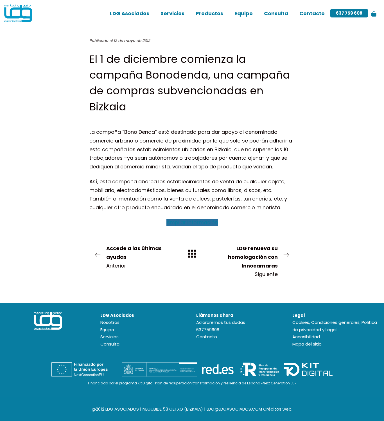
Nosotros (109, 322)
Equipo (107, 330)
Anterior (134, 257)
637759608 (207, 330)
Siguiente (253, 261)
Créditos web (277, 409)
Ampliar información (192, 222)
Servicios (109, 337)
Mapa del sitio (307, 344)
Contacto (206, 337)
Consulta (109, 344)
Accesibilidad (306, 337)
